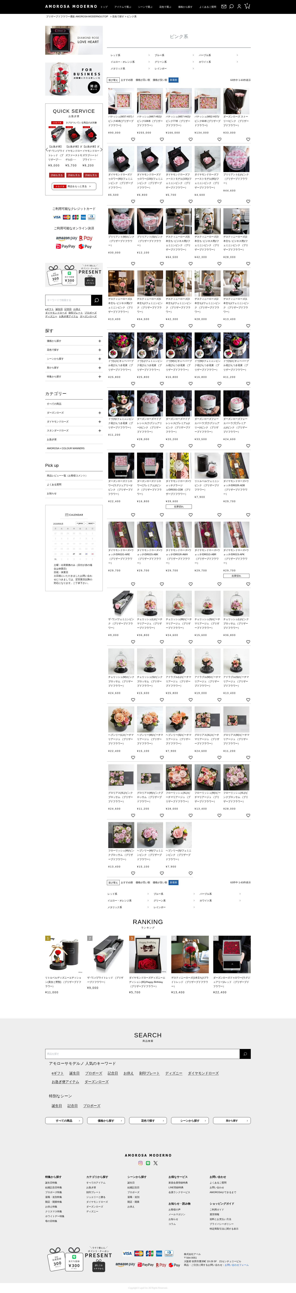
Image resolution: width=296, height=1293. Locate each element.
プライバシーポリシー (222, 1224)
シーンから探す (55, 358)
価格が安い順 (160, 79)
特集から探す (54, 376)
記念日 (68, 309)
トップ (104, 6)
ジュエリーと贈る (96, 1197)
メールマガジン (177, 1214)
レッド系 (115, 55)
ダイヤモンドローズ (56, 312)
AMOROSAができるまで (223, 1192)
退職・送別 (133, 1197)
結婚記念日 (133, 1187)
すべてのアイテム (96, 1182)
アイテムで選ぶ (122, 6)
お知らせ (52, 493)
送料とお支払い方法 (220, 1219)
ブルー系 (159, 55)
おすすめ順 (127, 79)
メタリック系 (118, 68)
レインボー (161, 68)
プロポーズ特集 (53, 1192)
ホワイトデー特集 (54, 1216)
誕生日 (59, 309)
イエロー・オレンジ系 (123, 61)
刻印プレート (76, 312)
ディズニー (51, 316)
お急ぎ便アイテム (68, 316)
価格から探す (185, 6)
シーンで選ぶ (145, 6)
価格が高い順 (143, 79)
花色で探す (118, 16)
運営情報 (214, 1214)
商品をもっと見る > (79, 186)
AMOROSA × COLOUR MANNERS (65, 448)
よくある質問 (54, 484)
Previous (47, 152)
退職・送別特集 (53, 1197)
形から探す (53, 367)
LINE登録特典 (176, 1187)
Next (100, 152)
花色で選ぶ (165, 6)
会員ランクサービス (179, 1192)
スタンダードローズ (58, 430)
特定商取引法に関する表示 (224, 1228)
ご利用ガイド (217, 1209)
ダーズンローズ (88, 316)
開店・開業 (133, 1201)
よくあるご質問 (207, 6)
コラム (172, 1224)
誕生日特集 (51, 1182)
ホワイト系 (205, 61)
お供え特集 (51, 1206)
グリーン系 (161, 61)
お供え (77, 309)
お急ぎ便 (52, 439)
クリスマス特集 (53, 1211)
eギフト (49, 309)
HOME (49, 16)
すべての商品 (54, 403)
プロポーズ (91, 312)
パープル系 (205, 55)
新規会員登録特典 (178, 1182)
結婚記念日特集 (53, 1187)
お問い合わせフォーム (237, 1265)
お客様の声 (175, 1209)
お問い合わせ (217, 1187)
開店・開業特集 (53, 1201)
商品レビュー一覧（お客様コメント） (67, 475)
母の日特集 (51, 1221)
